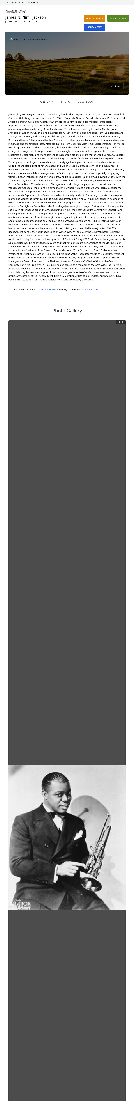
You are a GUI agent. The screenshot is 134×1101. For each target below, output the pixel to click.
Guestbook (86, 101)
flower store (91, 289)
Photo (65, 101)
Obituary (47, 101)
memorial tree (46, 289)
